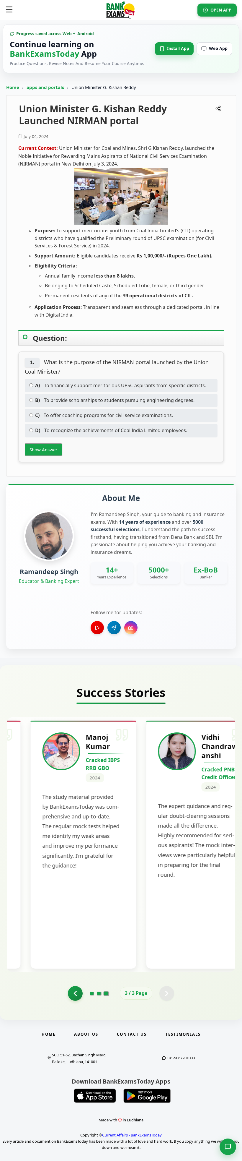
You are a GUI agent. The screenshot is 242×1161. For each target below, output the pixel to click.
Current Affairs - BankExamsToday (132, 1135)
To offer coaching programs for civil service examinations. (104, 415)
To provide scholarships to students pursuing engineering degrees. (114, 400)
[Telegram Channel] (114, 627)
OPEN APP (220, 10)
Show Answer (43, 450)
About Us (86, 1034)
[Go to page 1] (92, 993)
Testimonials (183, 1034)
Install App (178, 48)
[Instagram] (131, 627)
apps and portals (46, 87)
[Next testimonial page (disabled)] (166, 993)
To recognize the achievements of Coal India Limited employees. (111, 430)
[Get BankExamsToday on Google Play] (147, 1096)
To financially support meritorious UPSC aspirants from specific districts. (120, 385)
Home (12, 87)
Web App (218, 48)
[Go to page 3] (106, 993)
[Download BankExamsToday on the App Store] (95, 1096)
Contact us (132, 1034)
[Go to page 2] (75, 993)
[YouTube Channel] (97, 627)
